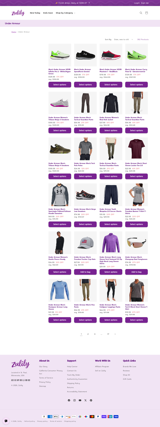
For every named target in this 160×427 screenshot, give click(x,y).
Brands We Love (129, 367)
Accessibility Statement (77, 392)
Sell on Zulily (100, 371)
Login (137, 3)
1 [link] (81, 334)
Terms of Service (46, 378)
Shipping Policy (73, 383)
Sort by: (108, 39)
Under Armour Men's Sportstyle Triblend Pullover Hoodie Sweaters (59, 211)
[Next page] (115, 334)
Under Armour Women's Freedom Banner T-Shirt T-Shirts (135, 211)
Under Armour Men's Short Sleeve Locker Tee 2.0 (136, 164)
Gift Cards (127, 379)
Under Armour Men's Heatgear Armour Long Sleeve (57, 307)
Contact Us (71, 371)
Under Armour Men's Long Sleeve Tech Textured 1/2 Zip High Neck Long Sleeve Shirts (111, 260)
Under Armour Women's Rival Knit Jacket (109, 118)
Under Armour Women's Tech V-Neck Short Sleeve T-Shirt (136, 307)
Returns (70, 387)
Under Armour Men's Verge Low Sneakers (85, 210)
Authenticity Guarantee (77, 379)
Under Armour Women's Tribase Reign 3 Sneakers (58, 118)
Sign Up (145, 3)
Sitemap (42, 386)
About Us (44, 360)
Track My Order (73, 375)
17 (108, 334)
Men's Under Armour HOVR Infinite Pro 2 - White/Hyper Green (59, 71)
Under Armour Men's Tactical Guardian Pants (83, 118)
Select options (59, 84)
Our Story (43, 367)
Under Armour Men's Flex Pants (84, 306)
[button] (65, 13)
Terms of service (56, 421)
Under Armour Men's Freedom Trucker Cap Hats (85, 258)
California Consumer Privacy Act (51, 372)
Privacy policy (42, 421)
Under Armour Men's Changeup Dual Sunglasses (136, 258)
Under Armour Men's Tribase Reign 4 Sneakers (58, 164)
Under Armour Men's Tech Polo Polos (84, 164)
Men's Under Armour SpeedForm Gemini (82, 70)
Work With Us (102, 360)
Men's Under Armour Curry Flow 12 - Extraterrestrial (136, 70)
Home (14, 32)
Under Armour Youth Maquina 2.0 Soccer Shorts (111, 210)
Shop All (126, 375)
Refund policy (29, 421)
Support (71, 360)
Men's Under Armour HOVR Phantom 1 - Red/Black (111, 70)
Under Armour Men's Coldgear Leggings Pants (110, 306)
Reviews (126, 371)
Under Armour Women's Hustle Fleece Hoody (58, 258)
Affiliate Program (102, 367)
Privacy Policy (45, 382)
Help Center (72, 367)
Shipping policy (70, 421)
